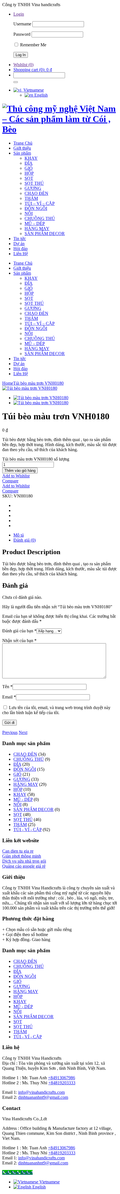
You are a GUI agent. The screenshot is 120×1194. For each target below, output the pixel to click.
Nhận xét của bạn (19, 640)
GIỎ (17, 774)
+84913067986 (61, 1077)
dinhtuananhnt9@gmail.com (43, 1097)
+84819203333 (61, 1082)
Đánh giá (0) (24, 540)
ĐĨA (17, 764)
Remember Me (32, 44)
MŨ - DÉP (23, 799)
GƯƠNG (21, 779)
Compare (10, 480)
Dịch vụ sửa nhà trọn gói (24, 861)
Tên (7, 686)
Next (23, 732)
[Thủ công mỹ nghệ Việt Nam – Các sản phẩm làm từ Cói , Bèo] (60, 129)
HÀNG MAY (25, 784)
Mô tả (18, 535)
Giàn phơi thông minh (21, 856)
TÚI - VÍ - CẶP (27, 829)
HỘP (17, 789)
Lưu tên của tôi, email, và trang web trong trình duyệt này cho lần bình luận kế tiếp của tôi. (56, 710)
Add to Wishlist (16, 475)
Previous (10, 732)
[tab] (65, 535)
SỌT (17, 814)
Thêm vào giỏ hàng (19, 470)
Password (21, 34)
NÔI (17, 804)
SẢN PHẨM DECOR (33, 809)
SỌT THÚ (23, 819)
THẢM (20, 824)
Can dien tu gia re (17, 851)
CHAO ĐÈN (25, 754)
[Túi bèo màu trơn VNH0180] (29, 388)
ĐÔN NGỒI (24, 769)
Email (9, 697)
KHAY (19, 794)
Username (22, 23)
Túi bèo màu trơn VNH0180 (38, 383)
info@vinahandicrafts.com (41, 1092)
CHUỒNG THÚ (28, 759)
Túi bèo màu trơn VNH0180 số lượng (35, 459)
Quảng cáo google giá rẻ (23, 866)
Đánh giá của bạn (19, 630)
